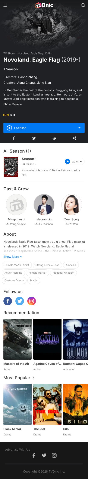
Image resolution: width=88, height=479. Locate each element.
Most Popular (16, 377)
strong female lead (47, 265)
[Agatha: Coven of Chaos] (47, 339)
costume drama (14, 280)
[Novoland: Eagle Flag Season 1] (10, 167)
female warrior (37, 272)
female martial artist (16, 265)
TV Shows (9, 53)
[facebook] (7, 304)
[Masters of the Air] (17, 339)
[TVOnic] (44, 5)
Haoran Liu (44, 219)
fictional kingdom (63, 272)
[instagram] (31, 304)
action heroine (13, 272)
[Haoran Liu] (44, 204)
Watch (75, 161)
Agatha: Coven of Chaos (47, 363)
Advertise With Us (17, 449)
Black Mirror (12, 429)
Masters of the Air (16, 363)
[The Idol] (47, 404)
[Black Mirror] (17, 404)
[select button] (79, 128)
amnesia (71, 265)
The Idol (39, 429)
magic (34, 280)
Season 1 (29, 159)
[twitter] (19, 304)
